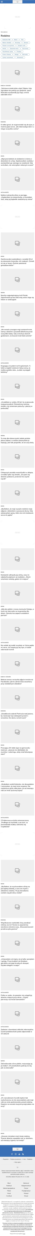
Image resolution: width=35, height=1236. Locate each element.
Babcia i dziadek (7, 42)
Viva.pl (9, 1193)
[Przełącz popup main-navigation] (2, 2)
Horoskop (17, 42)
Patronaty (25, 54)
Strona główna (4, 32)
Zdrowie (26, 42)
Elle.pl (8, 1183)
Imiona (4, 48)
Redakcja (29, 1159)
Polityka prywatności (15, 1159)
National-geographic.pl (9, 1188)
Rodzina (3, 122)
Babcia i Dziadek (6, 85)
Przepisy (19, 51)
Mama (15, 39)
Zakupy (17, 54)
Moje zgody (18, 1162)
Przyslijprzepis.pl (26, 1191)
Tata (22, 39)
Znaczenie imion (14, 48)
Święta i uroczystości (8, 45)
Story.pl (26, 1196)
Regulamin (6, 1159)
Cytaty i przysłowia (8, 57)
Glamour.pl (26, 1183)
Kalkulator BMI (6, 39)
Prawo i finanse (7, 54)
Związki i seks (21, 45)
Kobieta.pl (9, 1185)
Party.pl (26, 1188)
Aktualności (20, 57)
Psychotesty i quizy (8, 51)
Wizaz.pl (26, 1193)
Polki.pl (9, 1191)
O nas (24, 1159)
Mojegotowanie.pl (26, 1185)
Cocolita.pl (9, 1196)
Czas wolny (25, 48)
